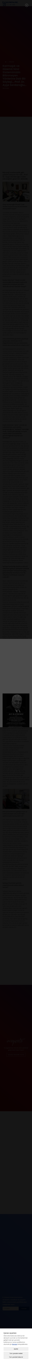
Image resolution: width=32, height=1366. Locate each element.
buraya (14, 1344)
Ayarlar (16, 1349)
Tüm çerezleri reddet (16, 1353)
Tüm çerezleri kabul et (16, 1357)
